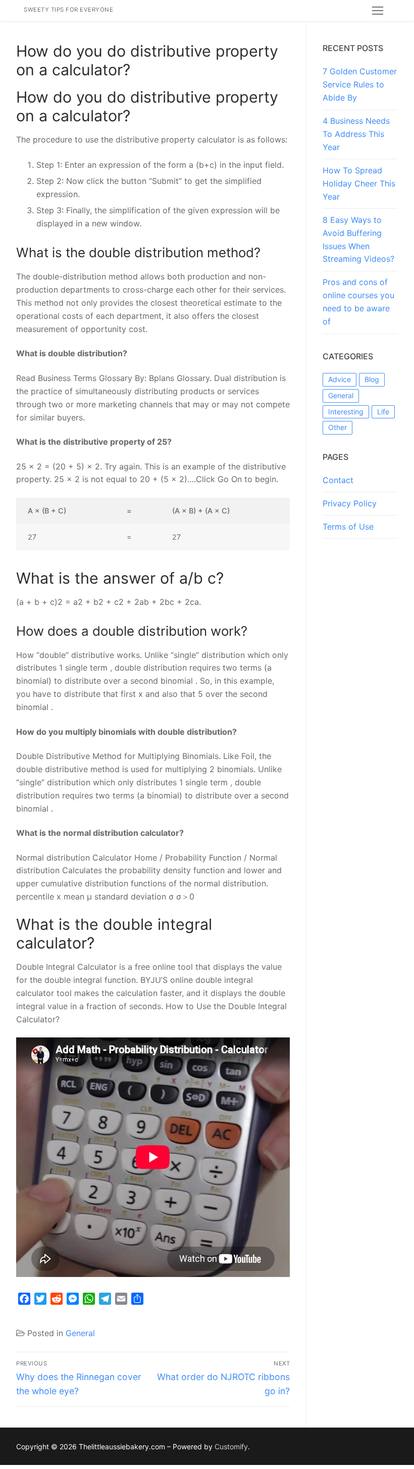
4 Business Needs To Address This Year (356, 134)
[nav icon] (377, 10)
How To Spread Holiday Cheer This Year (359, 183)
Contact (338, 480)
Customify (231, 1446)
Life (383, 411)
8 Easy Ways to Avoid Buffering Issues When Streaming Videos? (358, 239)
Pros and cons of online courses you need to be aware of (358, 301)
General (80, 1333)
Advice (339, 379)
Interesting (346, 411)
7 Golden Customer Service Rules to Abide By (360, 84)
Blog (372, 379)
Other (337, 427)
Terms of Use (348, 527)
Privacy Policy (350, 503)
